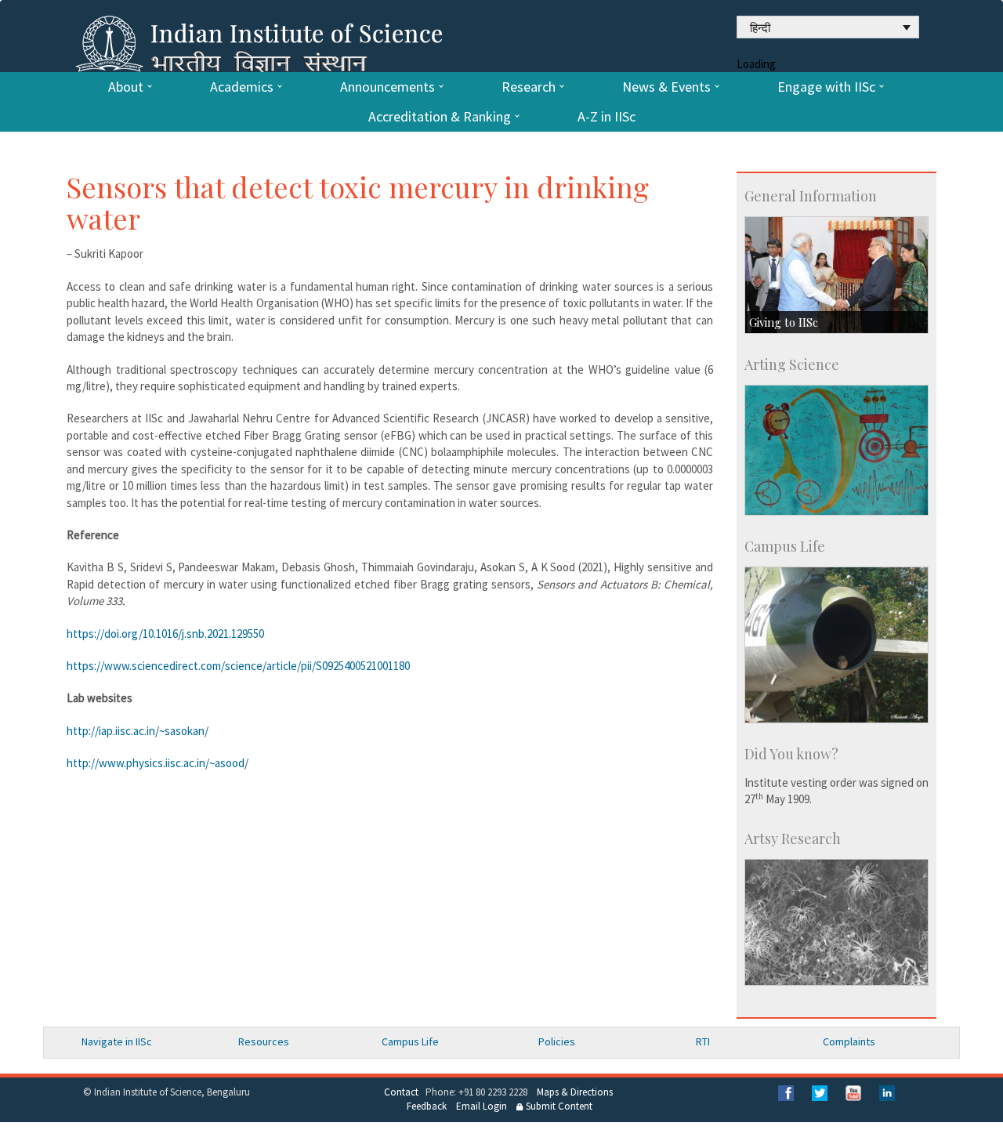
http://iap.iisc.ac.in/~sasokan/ (137, 730)
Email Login (481, 1106)
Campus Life (410, 1041)
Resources (263, 1041)
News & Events (666, 87)
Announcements (387, 87)
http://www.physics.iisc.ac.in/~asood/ (157, 762)
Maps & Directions (575, 1092)
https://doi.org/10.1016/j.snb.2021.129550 (165, 633)
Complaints (849, 1041)
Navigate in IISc (116, 1041)
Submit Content (557, 1106)
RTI (703, 1041)
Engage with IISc (826, 87)
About (125, 87)
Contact (401, 1092)
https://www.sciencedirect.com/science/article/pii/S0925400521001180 (238, 665)
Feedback (427, 1106)
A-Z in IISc (606, 117)
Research (529, 87)
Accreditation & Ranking (439, 117)
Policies (556, 1041)
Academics (241, 87)
